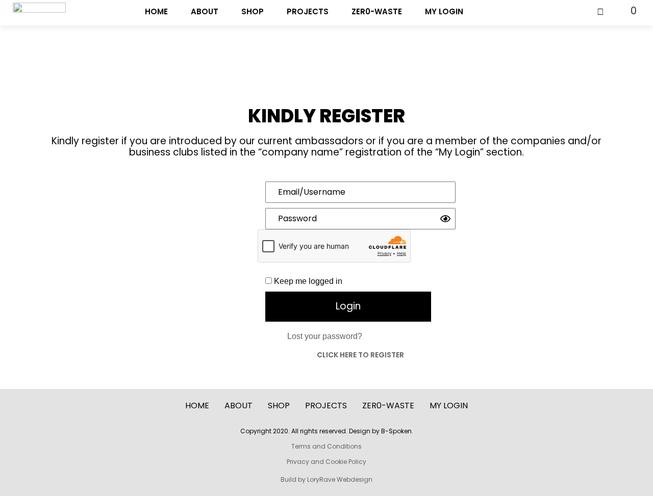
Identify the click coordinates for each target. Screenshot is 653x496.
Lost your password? (324, 336)
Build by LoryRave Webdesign (326, 479)
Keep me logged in (307, 281)
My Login (444, 11)
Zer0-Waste (376, 11)
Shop (252, 11)
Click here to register (360, 355)
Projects (308, 11)
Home (156, 11)
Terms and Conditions (326, 446)
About (204, 11)
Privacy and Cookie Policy (326, 461)
